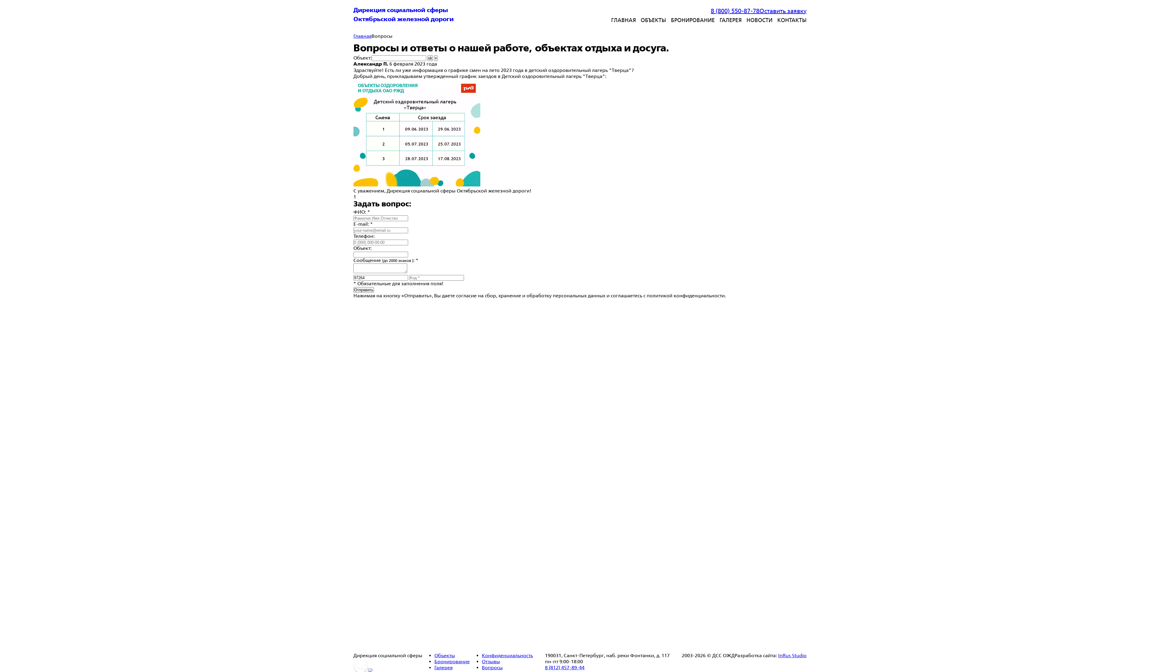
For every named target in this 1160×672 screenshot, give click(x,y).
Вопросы (492, 667)
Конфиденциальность (507, 655)
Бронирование (693, 20)
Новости (759, 20)
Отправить (363, 290)
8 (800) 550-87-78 (735, 11)
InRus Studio (792, 655)
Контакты (792, 20)
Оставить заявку (783, 11)
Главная (623, 20)
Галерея (731, 20)
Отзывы (491, 661)
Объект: (362, 58)
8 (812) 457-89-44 (565, 667)
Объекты (653, 20)
